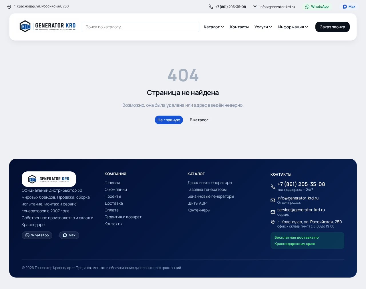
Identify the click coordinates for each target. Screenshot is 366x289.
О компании (116, 189)
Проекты (113, 196)
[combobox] (140, 27)
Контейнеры (199, 210)
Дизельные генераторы (210, 182)
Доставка (114, 203)
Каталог (212, 26)
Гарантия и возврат (123, 216)
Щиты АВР (197, 203)
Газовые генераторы (207, 189)
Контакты (239, 26)
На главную (169, 119)
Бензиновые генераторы (211, 196)
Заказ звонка (332, 26)
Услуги (261, 26)
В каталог (199, 119)
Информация (291, 26)
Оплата (112, 210)
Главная (112, 182)
